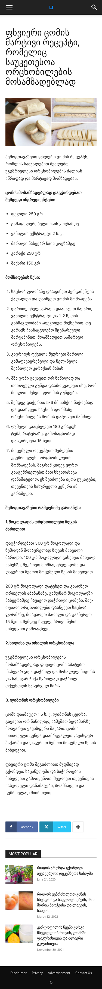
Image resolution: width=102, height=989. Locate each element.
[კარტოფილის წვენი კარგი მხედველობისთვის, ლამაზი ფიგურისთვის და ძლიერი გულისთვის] (19, 934)
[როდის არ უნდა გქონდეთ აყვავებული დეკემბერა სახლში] (19, 874)
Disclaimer (18, 972)
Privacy (37, 972)
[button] (9, 7)
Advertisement (59, 972)
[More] (78, 826)
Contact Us (83, 972)
